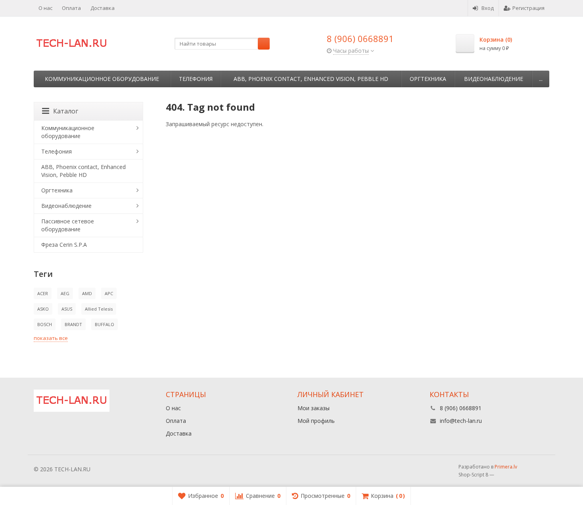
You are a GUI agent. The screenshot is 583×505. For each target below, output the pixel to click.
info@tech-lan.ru (461, 420)
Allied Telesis (99, 309)
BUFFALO (104, 324)
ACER (42, 293)
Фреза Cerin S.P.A (64, 244)
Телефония (196, 79)
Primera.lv (506, 466)
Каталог (65, 111)
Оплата (71, 8)
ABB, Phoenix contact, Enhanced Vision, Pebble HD (311, 79)
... (541, 79)
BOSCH (44, 324)
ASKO (43, 309)
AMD (87, 293)
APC (109, 293)
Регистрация (528, 8)
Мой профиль (316, 420)
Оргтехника (428, 79)
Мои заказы (313, 408)
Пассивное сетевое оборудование (67, 225)
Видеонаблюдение (493, 79)
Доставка (102, 8)
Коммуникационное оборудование (102, 79)
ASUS (66, 309)
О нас (45, 8)
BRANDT (73, 324)
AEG (65, 293)
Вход (487, 8)
